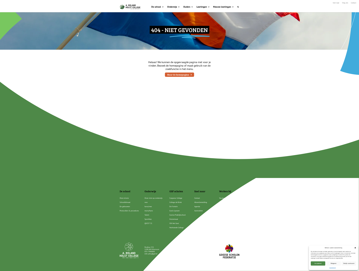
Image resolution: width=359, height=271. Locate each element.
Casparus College (175, 198)
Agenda (197, 206)
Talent (147, 215)
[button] (355, 248)
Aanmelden (198, 211)
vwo (146, 202)
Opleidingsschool (225, 202)
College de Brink (175, 202)
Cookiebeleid (332, 267)
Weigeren (333, 263)
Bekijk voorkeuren (348, 263)
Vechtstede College (176, 227)
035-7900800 (150, 251)
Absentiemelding (200, 202)
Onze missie (124, 198)
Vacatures (222, 198)
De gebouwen (125, 206)
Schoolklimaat (125, 202)
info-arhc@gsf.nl (151, 254)
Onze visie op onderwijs (153, 198)
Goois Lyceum (174, 211)
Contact (197, 198)
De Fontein (173, 206)
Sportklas (148, 219)
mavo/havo (149, 211)
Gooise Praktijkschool (177, 215)
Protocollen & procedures (129, 211)
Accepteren (318, 263)
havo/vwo (148, 206)
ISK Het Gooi (174, 223)
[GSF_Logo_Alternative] (229, 245)
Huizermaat (173, 219)
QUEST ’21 (148, 223)
